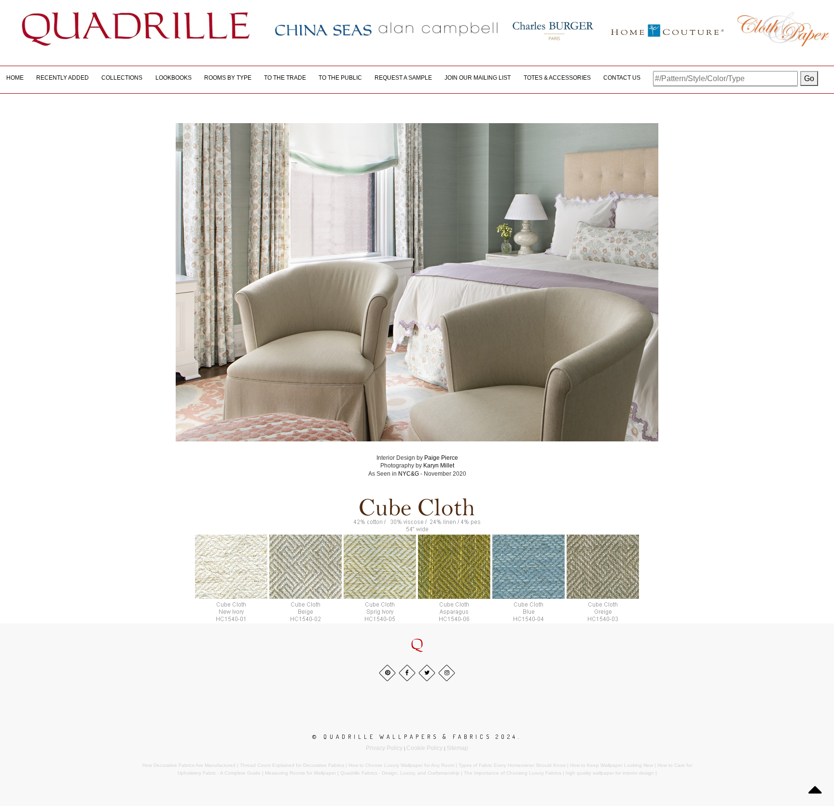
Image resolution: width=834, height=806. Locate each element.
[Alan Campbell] (438, 29)
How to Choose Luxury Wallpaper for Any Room (401, 765)
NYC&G (408, 473)
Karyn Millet (438, 465)
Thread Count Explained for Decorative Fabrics (292, 765)
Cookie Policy (424, 748)
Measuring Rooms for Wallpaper (300, 773)
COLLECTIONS (121, 77)
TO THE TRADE (285, 77)
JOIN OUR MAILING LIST (478, 77)
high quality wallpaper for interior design (610, 773)
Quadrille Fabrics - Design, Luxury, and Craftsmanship (399, 773)
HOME (15, 77)
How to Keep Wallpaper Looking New (611, 765)
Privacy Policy (384, 748)
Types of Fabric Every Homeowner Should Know (512, 765)
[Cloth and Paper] (783, 29)
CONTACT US (621, 77)
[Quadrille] (136, 29)
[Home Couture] (668, 29)
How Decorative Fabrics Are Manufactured (189, 765)
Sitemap (457, 748)
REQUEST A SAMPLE (403, 77)
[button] (417, 644)
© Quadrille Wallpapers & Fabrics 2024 (415, 736)
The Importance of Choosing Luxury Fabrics (512, 773)
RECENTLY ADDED (62, 77)
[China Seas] (323, 29)
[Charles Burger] (553, 29)
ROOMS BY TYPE (227, 77)
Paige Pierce (441, 457)
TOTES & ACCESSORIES (557, 77)
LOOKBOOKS (173, 77)
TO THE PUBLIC (340, 77)
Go (809, 78)
